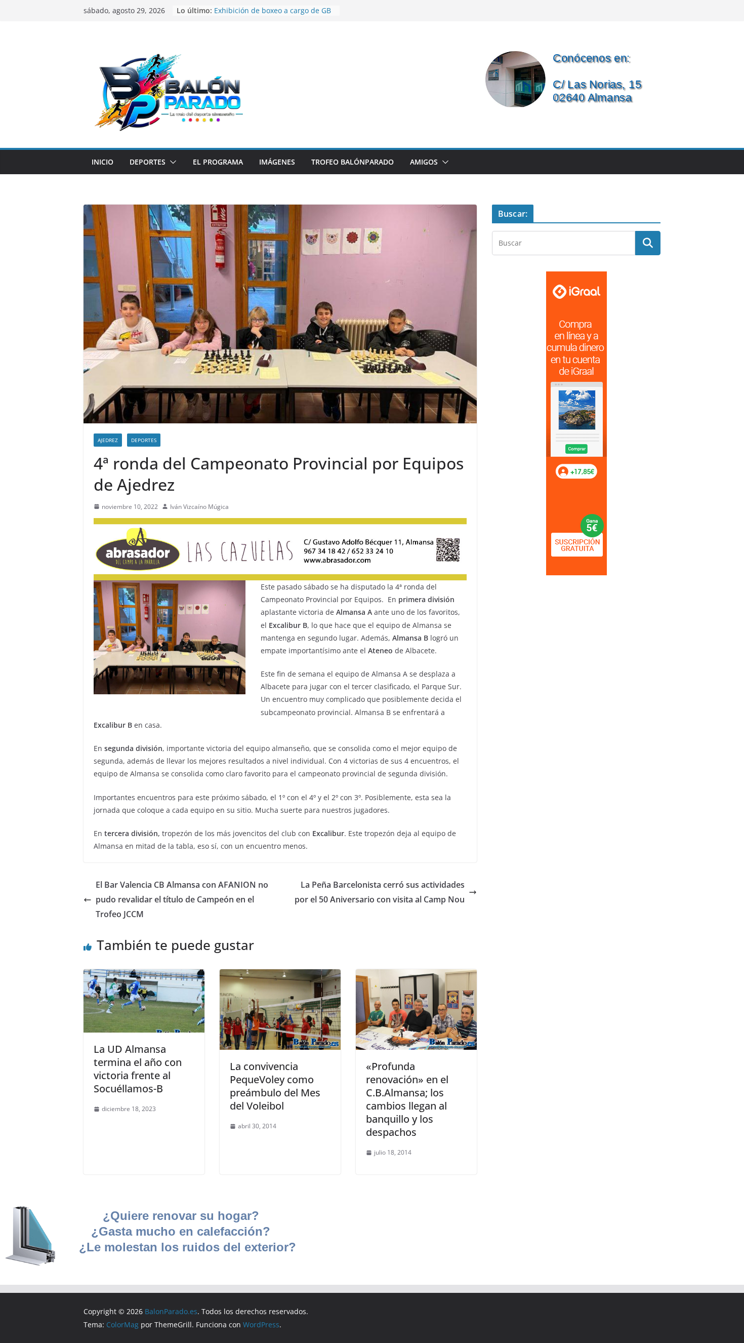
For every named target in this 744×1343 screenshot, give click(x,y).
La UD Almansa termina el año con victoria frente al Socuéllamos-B (138, 1068)
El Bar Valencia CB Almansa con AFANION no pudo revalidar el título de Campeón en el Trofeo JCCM (182, 899)
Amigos (424, 162)
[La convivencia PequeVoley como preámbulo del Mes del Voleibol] (280, 976)
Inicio (102, 162)
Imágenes (277, 162)
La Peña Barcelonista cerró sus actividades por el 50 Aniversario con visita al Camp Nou (380, 892)
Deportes (148, 162)
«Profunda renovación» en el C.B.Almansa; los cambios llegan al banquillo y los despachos (407, 1099)
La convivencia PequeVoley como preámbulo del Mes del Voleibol (275, 1086)
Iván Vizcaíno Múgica (199, 506)
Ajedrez (108, 440)
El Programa (218, 162)
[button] (171, 162)
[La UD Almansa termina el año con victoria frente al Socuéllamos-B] (144, 976)
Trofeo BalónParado (352, 162)
